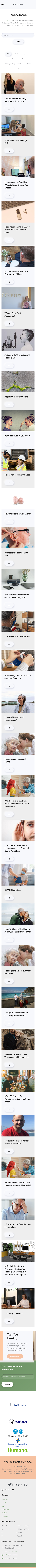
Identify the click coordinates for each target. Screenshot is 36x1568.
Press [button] (29, 64)
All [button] (8, 54)
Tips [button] (18, 69)
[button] (3, 4)
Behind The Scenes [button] (22, 54)
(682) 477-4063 (11, 1551)
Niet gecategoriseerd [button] (13, 64)
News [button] (24, 59)
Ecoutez (8, 20)
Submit (18, 42)
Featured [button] (13, 59)
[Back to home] (18, 4)
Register (7, 1384)
